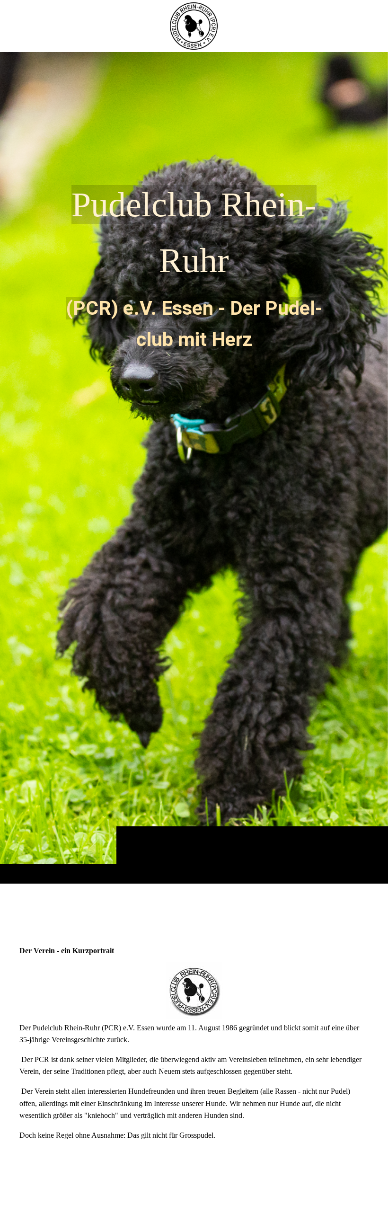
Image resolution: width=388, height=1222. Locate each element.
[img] (194, 467)
